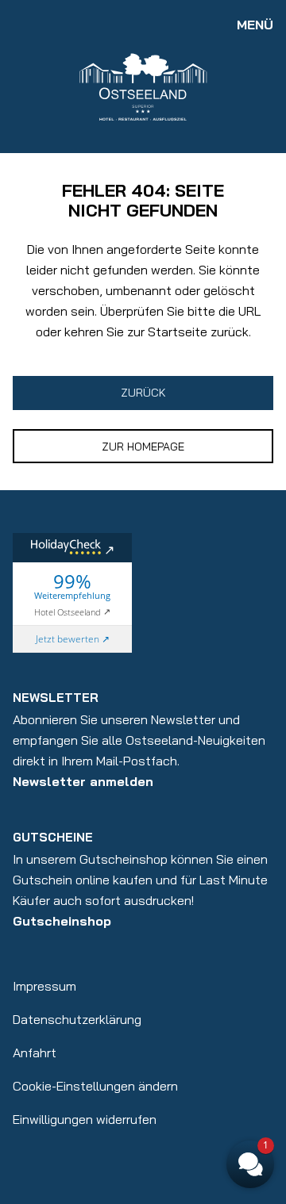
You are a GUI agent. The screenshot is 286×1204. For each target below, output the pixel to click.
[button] (250, 1164)
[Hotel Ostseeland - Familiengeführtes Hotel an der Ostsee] (143, 86)
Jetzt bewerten (67, 639)
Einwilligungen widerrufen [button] (85, 1119)
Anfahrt (34, 1052)
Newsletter (56, 697)
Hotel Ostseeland (67, 611)
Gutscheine (53, 837)
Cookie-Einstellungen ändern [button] (95, 1086)
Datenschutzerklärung (77, 1019)
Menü (255, 25)
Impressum (44, 986)
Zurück (143, 392)
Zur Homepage (143, 446)
